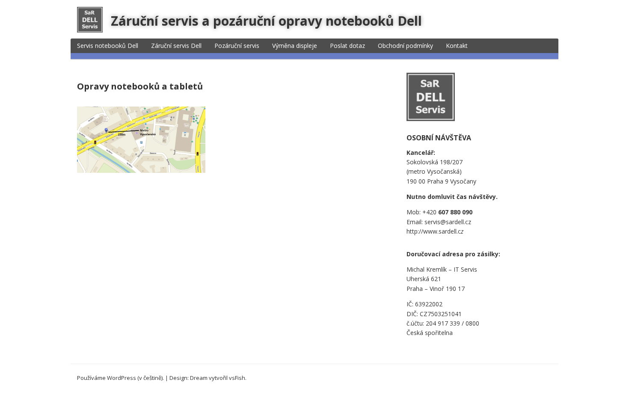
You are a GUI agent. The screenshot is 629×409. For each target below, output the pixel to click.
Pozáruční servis (236, 45)
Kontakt (457, 45)
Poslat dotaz (347, 45)
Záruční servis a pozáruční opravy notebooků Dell (266, 20)
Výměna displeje (294, 45)
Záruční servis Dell (176, 45)
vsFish (237, 378)
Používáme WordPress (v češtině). (120, 378)
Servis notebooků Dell (107, 45)
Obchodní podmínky (405, 45)
